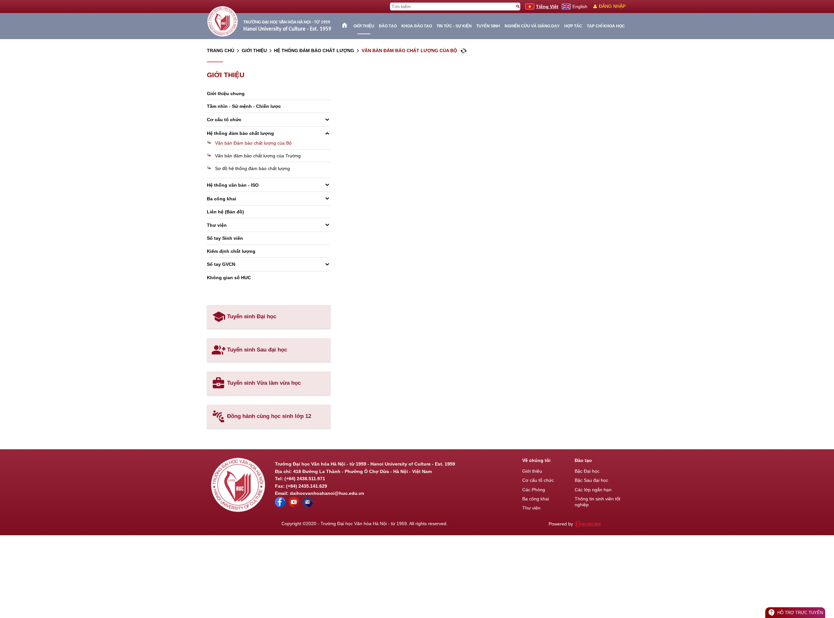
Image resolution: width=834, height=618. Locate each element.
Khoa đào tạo (416, 26)
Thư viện (531, 507)
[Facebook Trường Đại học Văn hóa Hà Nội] (280, 505)
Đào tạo (388, 26)
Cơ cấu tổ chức (538, 480)
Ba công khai (535, 498)
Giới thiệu (363, 26)
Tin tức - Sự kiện (454, 26)
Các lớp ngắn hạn (593, 489)
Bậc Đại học (587, 471)
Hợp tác (573, 26)
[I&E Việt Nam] (588, 524)
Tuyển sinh (488, 26)
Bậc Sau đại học (591, 480)
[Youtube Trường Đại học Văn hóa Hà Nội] (294, 505)
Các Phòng (533, 489)
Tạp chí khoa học (606, 26)
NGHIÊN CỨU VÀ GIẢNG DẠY (532, 26)
